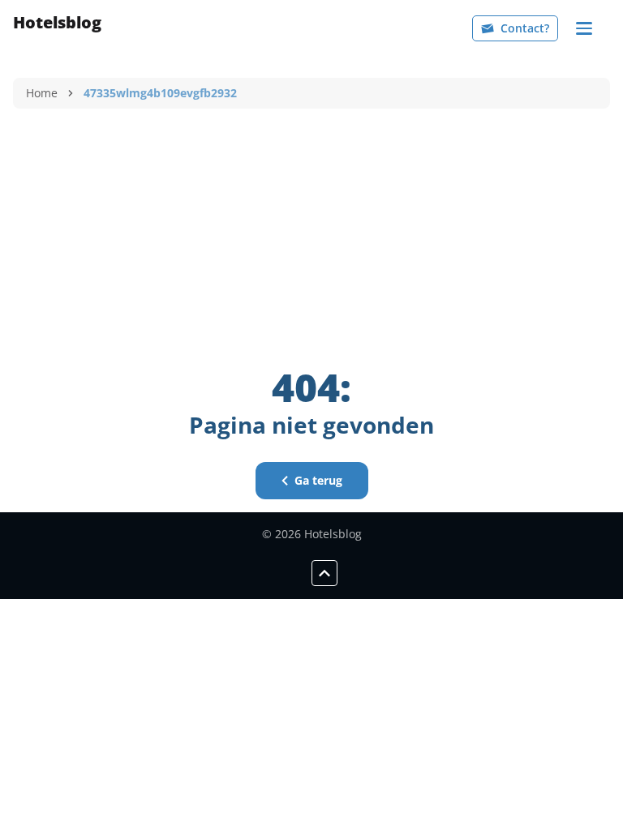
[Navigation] (584, 28)
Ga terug (318, 480)
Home (42, 93)
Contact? (525, 28)
